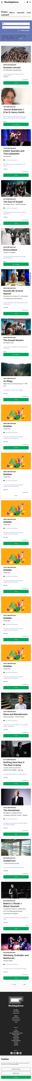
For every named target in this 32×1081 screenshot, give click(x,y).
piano (9, 36)
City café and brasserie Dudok (16, 1033)
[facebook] (11, 1053)
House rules (16, 1038)
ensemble (22, 36)
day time (15, 38)
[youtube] (14, 1053)
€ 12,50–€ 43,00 (25, 830)
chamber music (15, 36)
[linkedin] (17, 1053)
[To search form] (30, 2)
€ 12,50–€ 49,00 (25, 171)
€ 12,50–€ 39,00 (25, 732)
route (16, 1021)
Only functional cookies (16, 1069)
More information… (15, 1064)
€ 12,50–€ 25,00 (25, 396)
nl (24, 2)
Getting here (16, 1031)
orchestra (5, 38)
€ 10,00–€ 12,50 (25, 780)
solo (10, 38)
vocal (4, 36)
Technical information (16, 1040)
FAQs (16, 1030)
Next (24, 984)
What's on (12, 12)
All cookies (16, 1077)
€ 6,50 (27, 925)
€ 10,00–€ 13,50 (25, 310)
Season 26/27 (20, 12)
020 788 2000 (16, 1011)
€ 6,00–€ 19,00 (25, 444)
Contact (16, 1043)
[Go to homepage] (11, 2)
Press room (16, 1041)
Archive (29, 12)
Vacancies (16, 1035)
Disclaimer (16, 1044)
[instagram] (20, 1053)
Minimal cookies (16, 1073)
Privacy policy (16, 1037)
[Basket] (27, 2)
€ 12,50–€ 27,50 (25, 79)
